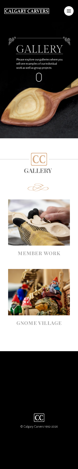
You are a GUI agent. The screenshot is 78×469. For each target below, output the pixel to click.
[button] (69, 11)
